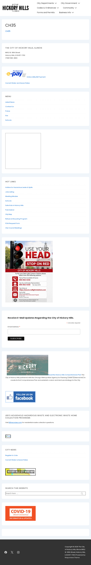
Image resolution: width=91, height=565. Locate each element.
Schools (8, 120)
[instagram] (18, 552)
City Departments (45, 3)
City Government (69, 3)
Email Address (14, 327)
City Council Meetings (13, 228)
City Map (8, 214)
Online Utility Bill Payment (36, 77)
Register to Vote (11, 455)
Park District (9, 210)
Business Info (65, 12)
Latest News (9, 102)
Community (68, 7)
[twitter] (12, 552)
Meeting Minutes (11, 196)
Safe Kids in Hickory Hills (14, 205)
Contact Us (9, 106)
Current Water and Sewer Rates (17, 83)
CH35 (7, 31)
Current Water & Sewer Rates (16, 460)
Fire (6, 115)
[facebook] (6, 552)
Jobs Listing (9, 192)
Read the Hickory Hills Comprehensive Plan (65, 375)
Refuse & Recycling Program (16, 219)
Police (7, 111)
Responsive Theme (72, 557)
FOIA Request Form (12, 223)
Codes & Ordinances (46, 7)
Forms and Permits (46, 12)
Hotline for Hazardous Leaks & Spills (19, 187)
